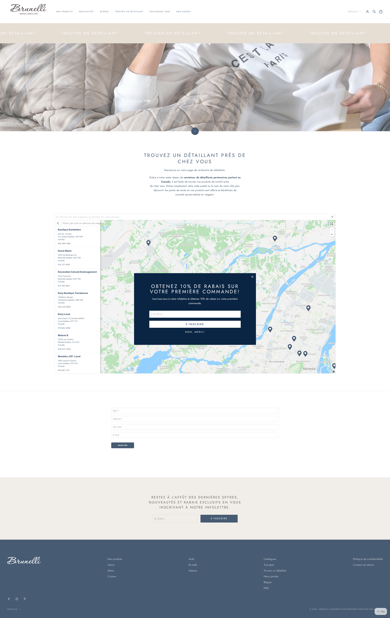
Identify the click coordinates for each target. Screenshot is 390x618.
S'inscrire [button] (195, 324)
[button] (252, 276)
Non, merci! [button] (195, 332)
